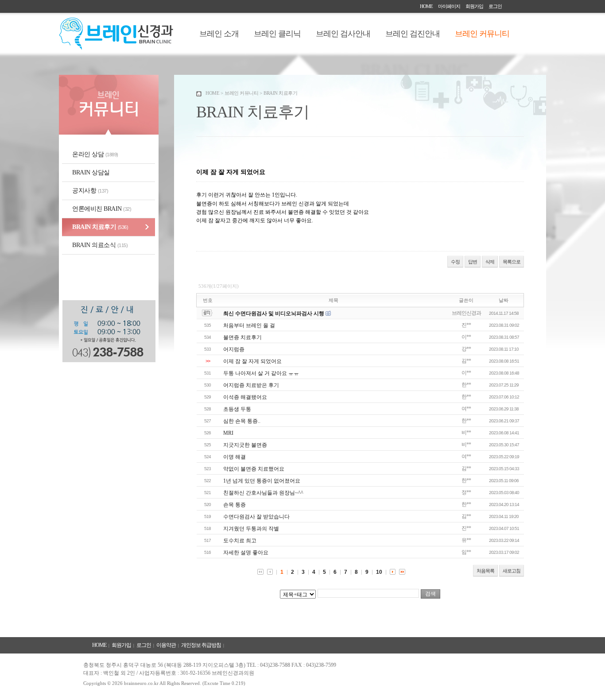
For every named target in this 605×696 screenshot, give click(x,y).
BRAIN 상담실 (91, 172)
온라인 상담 (95, 154)
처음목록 (485, 570)
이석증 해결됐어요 (245, 397)
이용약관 (166, 645)
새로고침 (511, 570)
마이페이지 (449, 6)
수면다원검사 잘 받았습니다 (256, 517)
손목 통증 (234, 505)
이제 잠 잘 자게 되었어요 (252, 361)
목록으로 (511, 261)
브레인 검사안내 (343, 33)
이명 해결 (234, 457)
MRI (228, 433)
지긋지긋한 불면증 (245, 445)
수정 (455, 261)
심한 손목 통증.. (241, 421)
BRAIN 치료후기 (100, 227)
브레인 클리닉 (277, 33)
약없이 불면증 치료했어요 (253, 469)
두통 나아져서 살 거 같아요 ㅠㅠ (261, 373)
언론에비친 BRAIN (101, 208)
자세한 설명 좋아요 (245, 552)
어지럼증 (233, 349)
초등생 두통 (237, 409)
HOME (426, 6)
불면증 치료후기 (242, 337)
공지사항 (90, 190)
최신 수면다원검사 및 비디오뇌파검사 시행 (273, 313)
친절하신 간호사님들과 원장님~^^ (263, 493)
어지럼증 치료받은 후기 (251, 385)
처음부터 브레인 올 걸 (249, 325)
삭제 (489, 261)
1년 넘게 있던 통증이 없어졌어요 (261, 481)
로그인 (495, 6)
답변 (472, 261)
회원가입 (474, 6)
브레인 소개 (219, 33)
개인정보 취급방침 (201, 645)
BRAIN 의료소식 (100, 245)
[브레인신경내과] (116, 48)
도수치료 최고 (239, 540)
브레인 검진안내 (412, 33)
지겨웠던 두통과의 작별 (251, 529)
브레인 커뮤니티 (482, 33)
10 (379, 572)
